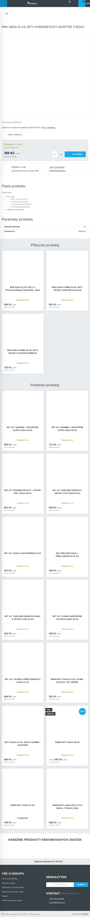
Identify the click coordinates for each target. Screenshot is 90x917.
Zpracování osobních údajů (12, 892)
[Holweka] (32, 3)
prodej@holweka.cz (57, 171)
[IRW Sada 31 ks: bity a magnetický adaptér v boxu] (45, 75)
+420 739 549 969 (56, 167)
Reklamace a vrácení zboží (12, 887)
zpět (6, 13)
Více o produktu (48, 127)
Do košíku (78, 154)
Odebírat (81, 885)
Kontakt (5, 896)
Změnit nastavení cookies (12, 900)
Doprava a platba (8, 883)
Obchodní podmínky (10, 879)
